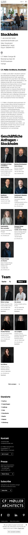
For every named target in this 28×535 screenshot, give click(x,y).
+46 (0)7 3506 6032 (6, 371)
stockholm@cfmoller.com (9, 41)
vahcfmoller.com (5, 203)
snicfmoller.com (5, 373)
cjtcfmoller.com (18, 238)
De (21, 1)
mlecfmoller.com (5, 175)
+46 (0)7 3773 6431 (5, 337)
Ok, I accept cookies (14, 532)
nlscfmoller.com (5, 235)
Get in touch (5, 454)
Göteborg (5, 422)
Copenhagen (6, 404)
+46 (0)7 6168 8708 (19, 307)
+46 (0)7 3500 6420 (19, 340)
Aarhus (4, 401)
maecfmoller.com (19, 173)
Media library (5, 474)
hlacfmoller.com (18, 206)
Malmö (4, 419)
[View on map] (8, 53)
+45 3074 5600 (18, 236)
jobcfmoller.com (5, 269)
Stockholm (5, 413)
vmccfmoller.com (5, 339)
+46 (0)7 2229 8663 (19, 204)
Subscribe (5, 490)
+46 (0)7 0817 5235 (19, 171)
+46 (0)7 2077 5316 (5, 201)
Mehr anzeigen (12, 384)
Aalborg (4, 407)
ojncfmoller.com (18, 309)
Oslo (3, 410)
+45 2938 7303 (4, 267)
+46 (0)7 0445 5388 (5, 233)
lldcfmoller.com (18, 342)
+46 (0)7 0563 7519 (5, 173)
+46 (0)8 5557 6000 (9, 38)
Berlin (4, 416)
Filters (20, 281)
